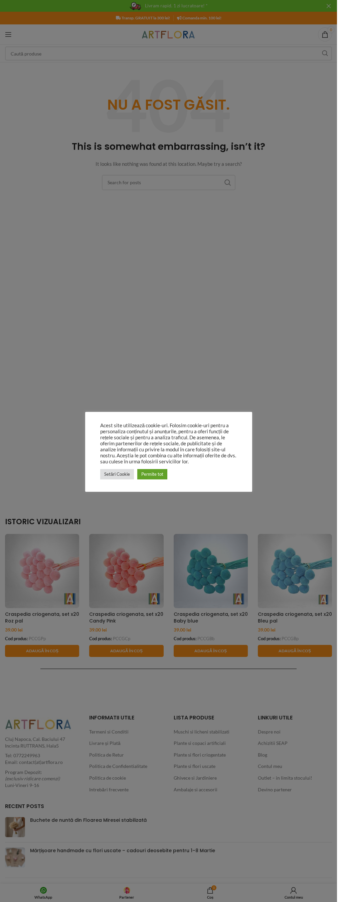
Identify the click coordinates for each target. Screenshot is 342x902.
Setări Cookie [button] (117, 474)
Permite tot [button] (152, 474)
